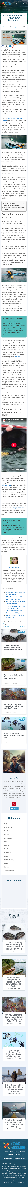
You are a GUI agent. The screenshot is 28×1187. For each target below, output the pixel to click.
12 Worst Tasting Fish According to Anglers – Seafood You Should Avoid (13, 647)
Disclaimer (6, 1152)
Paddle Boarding (9, 860)
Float (9, 622)
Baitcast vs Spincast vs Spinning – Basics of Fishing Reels (14, 735)
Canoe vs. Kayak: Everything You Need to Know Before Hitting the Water (14, 677)
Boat (5, 622)
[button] (16, 3)
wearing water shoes (17, 508)
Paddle (17, 622)
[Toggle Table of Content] (23, 203)
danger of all (18, 356)
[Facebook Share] (2, 46)
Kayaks (6, 849)
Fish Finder (7, 831)
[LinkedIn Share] (10, 46)
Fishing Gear (8, 838)
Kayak (13, 622)
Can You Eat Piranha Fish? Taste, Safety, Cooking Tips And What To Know (13, 706)
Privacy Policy (14, 1152)
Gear (5, 842)
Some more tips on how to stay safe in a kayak (14, 208)
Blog (5, 823)
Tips (5, 624)
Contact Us (17, 1154)
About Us (14, 778)
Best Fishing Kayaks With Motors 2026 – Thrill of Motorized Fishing (14, 1123)
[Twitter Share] (6, 46)
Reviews (6, 867)
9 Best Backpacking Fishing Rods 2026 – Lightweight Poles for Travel (14, 1088)
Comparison (8, 827)
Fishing (6, 834)
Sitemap (10, 1154)
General (6, 845)
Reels (6, 863)
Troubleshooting (9, 870)
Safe (21, 622)
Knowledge (7, 852)
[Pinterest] (14, 804)
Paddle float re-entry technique (12, 205)
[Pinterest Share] (13, 46)
